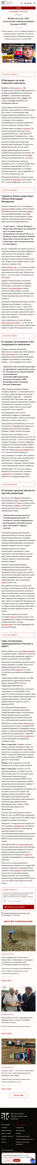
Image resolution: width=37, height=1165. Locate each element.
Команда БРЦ (19, 1127)
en (30, 3)
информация (19, 826)
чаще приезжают (15, 288)
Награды (18, 1133)
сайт (13, 572)
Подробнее (28, 1157)
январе (29, 155)
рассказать (11, 354)
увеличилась (17, 180)
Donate (18, 8)
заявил (4, 101)
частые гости (12, 267)
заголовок (27, 128)
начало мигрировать (23, 450)
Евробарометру (7, 624)
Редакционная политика (23, 1136)
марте (5, 150)
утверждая (28, 723)
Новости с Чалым (6, 1133)
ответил (27, 736)
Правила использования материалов (22, 1143)
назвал (26, 855)
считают (17, 870)
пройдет (4, 582)
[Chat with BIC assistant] (33, 1161)
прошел (16, 500)
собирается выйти (28, 651)
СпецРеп (3, 1142)
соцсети (20, 572)
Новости (3, 1139)
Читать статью (6, 980)
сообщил (16, 506)
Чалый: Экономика (6, 1130)
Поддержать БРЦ (21, 1124)
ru (28, 3)
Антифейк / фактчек (18, 11)
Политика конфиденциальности (25, 1139)
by (25, 3)
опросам (13, 617)
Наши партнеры (20, 1130)
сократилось (6, 474)
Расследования (5, 1124)
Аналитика (4, 1127)
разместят (5, 209)
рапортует (18, 88)
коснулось (13, 429)
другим (23, 586)
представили (25, 844)
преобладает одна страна (10, 323)
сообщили (18, 670)
